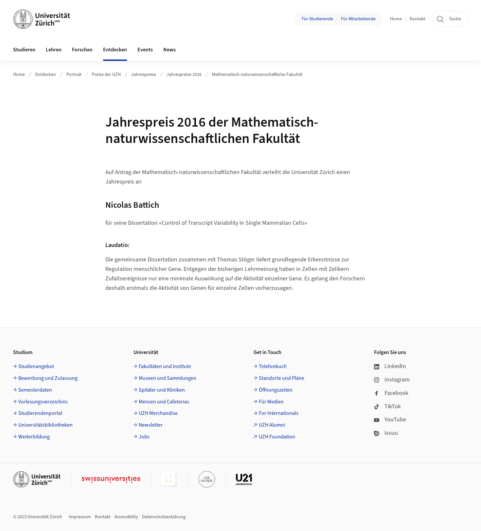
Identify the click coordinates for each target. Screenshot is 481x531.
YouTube (395, 420)
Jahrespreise (143, 74)
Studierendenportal (40, 413)
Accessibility (126, 517)
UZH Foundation (277, 436)
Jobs (144, 436)
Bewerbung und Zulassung (48, 378)
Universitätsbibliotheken (45, 425)
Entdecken (45, 74)
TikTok (392, 406)
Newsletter (151, 425)
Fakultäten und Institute (165, 366)
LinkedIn (395, 366)
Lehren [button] (54, 49)
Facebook (396, 393)
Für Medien (271, 401)
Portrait (73, 74)
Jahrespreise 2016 (184, 74)
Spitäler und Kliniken (162, 390)
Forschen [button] (82, 49)
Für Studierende (317, 19)
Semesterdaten (35, 390)
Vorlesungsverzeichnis (43, 401)
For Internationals (278, 413)
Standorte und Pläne (281, 378)
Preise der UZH (106, 74)
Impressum (80, 517)
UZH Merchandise (158, 413)
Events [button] (145, 49)
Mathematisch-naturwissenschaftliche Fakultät (257, 74)
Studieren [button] (24, 49)
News (169, 49)
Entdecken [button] (115, 49)
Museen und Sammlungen (167, 378)
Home (396, 19)
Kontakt (417, 19)
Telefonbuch (273, 366)
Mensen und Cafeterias (164, 401)
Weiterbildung (34, 436)
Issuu (391, 433)
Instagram (397, 380)
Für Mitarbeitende (358, 19)
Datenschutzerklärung (164, 517)
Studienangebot (36, 366)
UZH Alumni (272, 425)
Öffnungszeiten (276, 390)
